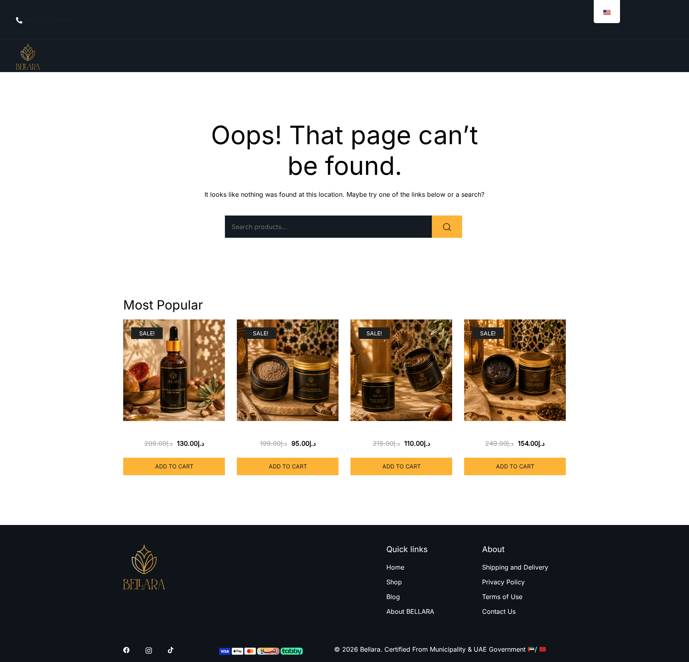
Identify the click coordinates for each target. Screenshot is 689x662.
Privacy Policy (503, 582)
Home (395, 567)
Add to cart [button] (174, 466)
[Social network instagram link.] (149, 649)
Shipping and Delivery (515, 567)
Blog (393, 597)
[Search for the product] (447, 226)
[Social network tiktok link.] (171, 649)
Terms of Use (502, 597)
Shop (394, 582)
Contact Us (499, 611)
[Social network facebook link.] (126, 649)
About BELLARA (410, 611)
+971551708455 (48, 20)
